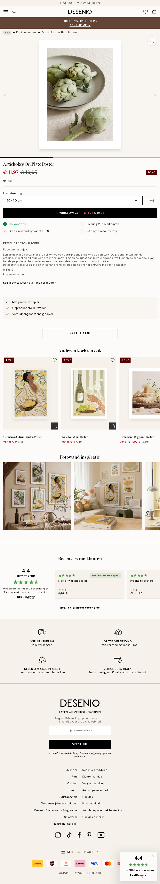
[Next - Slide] (155, 95)
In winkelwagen (80, 213)
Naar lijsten (80, 333)
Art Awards (70, 817)
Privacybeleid (91, 803)
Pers (75, 776)
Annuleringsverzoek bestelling (102, 810)
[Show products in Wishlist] (145, 11)
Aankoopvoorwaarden (96, 790)
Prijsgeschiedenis (14, 274)
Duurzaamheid (68, 797)
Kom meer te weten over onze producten (29, 282)
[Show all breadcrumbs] (7, 33)
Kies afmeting (12, 193)
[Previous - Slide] (5, 95)
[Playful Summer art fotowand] (108, 496)
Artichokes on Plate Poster (59, 32)
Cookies (87, 797)
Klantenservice (92, 776)
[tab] (26, 156)
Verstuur (80, 744)
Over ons (72, 770)
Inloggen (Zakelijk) (65, 823)
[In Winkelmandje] (54, 426)
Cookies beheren (93, 817)
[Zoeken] (14, 11)
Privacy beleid (64, 753)
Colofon (72, 783)
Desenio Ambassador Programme (56, 810)
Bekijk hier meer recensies (80, 607)
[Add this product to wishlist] (152, 41)
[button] (149, 200)
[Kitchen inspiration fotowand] (37, 496)
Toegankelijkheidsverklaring (59, 803)
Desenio (91, 873)
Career (73, 790)
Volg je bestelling (93, 783)
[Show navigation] (6, 11)
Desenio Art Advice (94, 770)
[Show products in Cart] (154, 11)
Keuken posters (26, 32)
